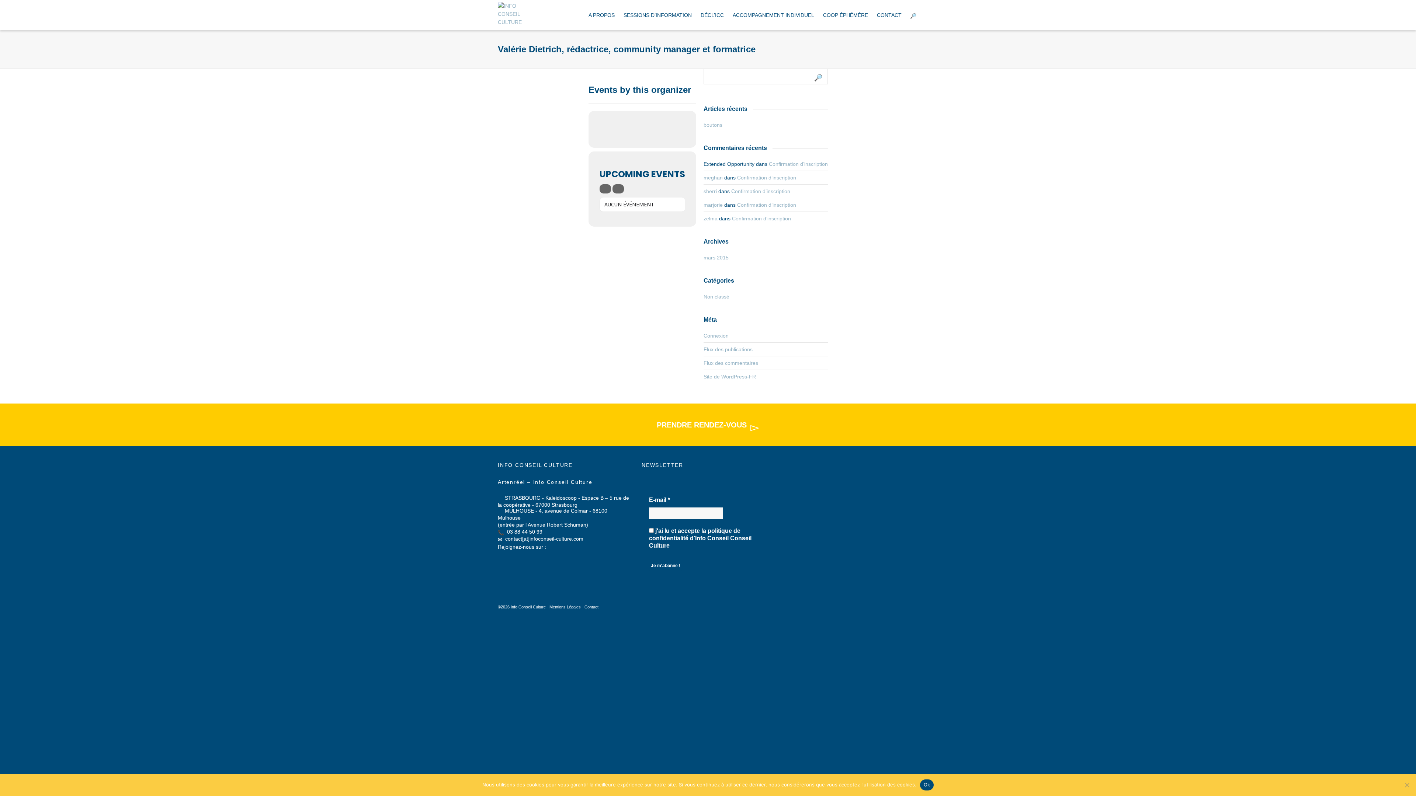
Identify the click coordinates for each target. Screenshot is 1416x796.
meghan (713, 178)
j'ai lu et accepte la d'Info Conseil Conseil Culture (700, 538)
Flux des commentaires (731, 363)
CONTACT (889, 15)
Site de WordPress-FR (730, 377)
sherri (710, 191)
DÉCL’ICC (712, 15)
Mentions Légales (565, 607)
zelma (711, 218)
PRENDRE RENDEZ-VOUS (702, 425)
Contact (591, 607)
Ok (927, 785)
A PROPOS (602, 15)
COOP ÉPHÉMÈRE (845, 15)
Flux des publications (728, 349)
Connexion (716, 336)
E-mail (659, 500)
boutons (713, 125)
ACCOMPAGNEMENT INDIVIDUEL (773, 15)
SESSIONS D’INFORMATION (658, 15)
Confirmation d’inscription (798, 164)
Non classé (716, 297)
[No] (1406, 785)
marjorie (713, 205)
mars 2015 (716, 258)
